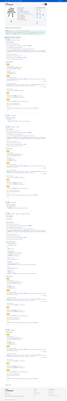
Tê (10, 37)
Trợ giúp (35, 395)
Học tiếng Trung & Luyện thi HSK (53, 395)
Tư (13, 37)
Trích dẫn (13, 330)
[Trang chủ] (9, 4)
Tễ (21, 37)
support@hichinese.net (8, 394)
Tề (18, 37)
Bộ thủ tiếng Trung (51, 392)
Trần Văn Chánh (14, 115)
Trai (8, 37)
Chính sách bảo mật (37, 394)
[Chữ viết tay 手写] (42, 4)
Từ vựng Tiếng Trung (51, 394)
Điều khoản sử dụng (37, 392)
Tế (16, 37)
